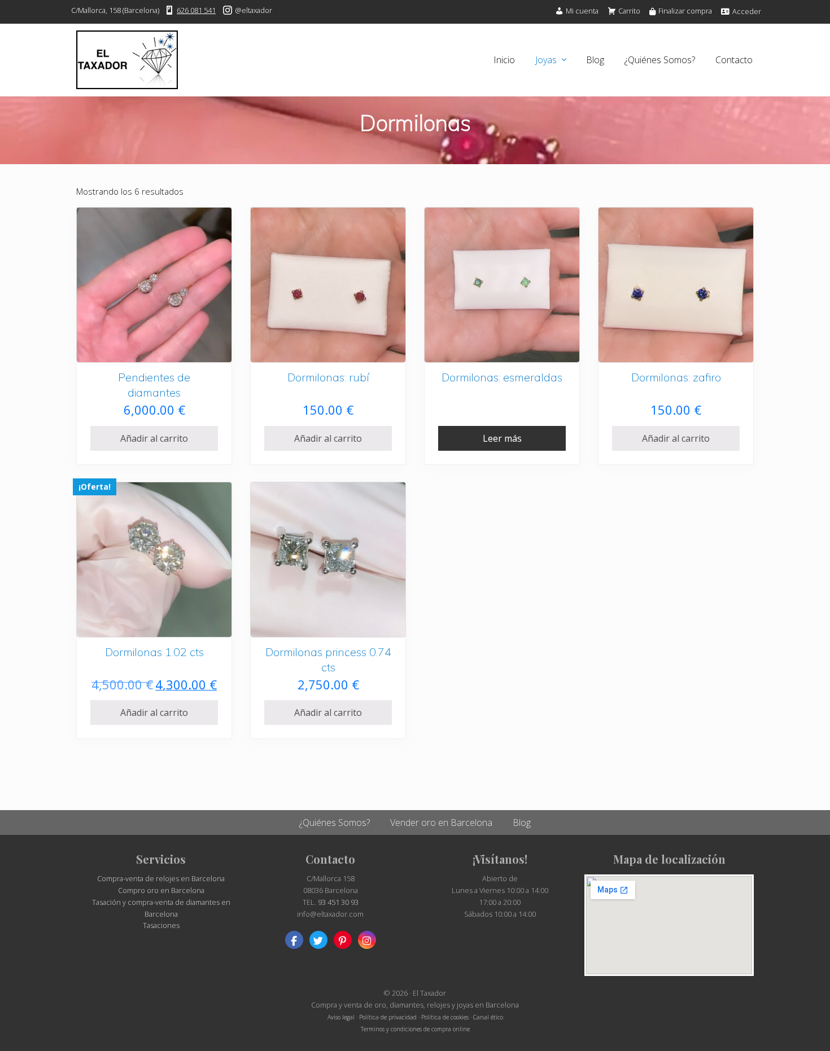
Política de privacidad (388, 1017)
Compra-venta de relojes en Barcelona (161, 878)
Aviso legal (341, 1017)
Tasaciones (161, 925)
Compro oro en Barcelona (161, 890)
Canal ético (488, 1017)
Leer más (502, 438)
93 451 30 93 (338, 902)
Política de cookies (445, 1017)
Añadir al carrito (154, 438)
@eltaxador (252, 10)
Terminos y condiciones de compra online (415, 1029)
